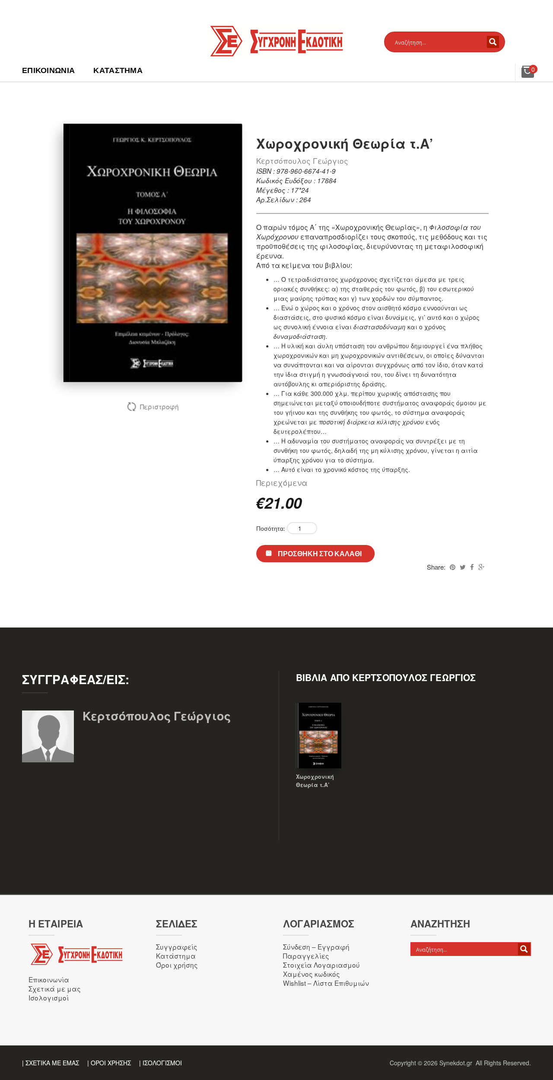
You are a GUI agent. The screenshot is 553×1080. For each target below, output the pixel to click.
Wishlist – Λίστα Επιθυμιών (326, 983)
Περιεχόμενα (282, 482)
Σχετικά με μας (55, 988)
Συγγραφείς (176, 946)
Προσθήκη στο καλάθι (320, 553)
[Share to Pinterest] (452, 566)
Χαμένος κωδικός (311, 973)
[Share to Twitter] (463, 566)
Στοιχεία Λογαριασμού (321, 964)
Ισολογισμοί (49, 997)
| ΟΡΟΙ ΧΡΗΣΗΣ (109, 1062)
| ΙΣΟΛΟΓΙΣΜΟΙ (160, 1062)
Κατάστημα (118, 70)
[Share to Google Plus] (481, 566)
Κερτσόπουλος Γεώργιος (302, 160)
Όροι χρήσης (177, 964)
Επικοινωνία (48, 70)
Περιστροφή (159, 406)
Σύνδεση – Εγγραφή (316, 946)
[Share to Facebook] (472, 566)
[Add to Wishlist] (319, 748)
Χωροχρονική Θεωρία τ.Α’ (315, 781)
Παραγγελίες (306, 955)
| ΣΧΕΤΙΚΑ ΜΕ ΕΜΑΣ (50, 1062)
